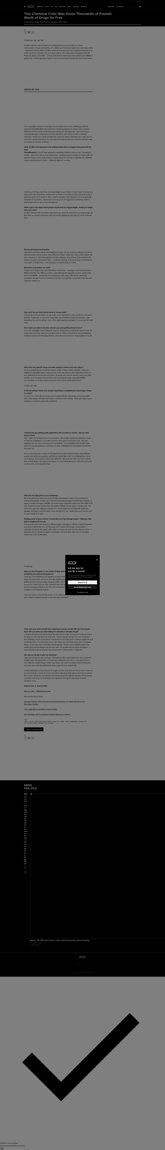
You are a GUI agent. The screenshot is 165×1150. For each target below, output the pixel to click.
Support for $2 (82, 582)
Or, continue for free (82, 592)
